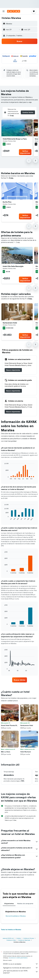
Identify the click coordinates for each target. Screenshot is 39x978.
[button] (3, 11)
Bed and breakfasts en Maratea (16, 916)
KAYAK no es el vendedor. (12, 964)
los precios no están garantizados (18, 958)
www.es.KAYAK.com (8, 938)
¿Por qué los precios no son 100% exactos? (15, 972)
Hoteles (18, 938)
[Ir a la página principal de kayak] (13, 11)
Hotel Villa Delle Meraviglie (13, 266)
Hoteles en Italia (11, 940)
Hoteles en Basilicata (24, 940)
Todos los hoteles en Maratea (11, 929)
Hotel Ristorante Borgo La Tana (15, 139)
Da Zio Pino (7, 202)
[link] (13, 370)
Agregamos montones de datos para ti (17, 968)
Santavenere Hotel (10, 323)
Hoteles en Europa (28, 938)
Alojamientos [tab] (9, 903)
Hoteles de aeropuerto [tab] (25, 903)
